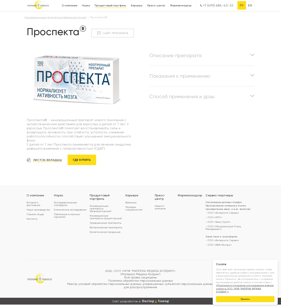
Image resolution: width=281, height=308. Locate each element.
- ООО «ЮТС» (214, 217)
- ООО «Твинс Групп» (218, 222)
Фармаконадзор (181, 5)
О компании (69, 5)
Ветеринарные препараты (106, 227)
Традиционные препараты (105, 223)
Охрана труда (35, 214)
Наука (86, 5)
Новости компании (160, 207)
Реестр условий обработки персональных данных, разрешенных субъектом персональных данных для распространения (140, 285)
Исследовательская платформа (65, 203)
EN (250, 5)
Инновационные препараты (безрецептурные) (100, 208)
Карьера (136, 5)
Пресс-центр (156, 5)
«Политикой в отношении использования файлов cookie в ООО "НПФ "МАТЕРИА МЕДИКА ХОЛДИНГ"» (245, 288)
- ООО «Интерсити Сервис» (222, 212)
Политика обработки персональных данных (140, 280)
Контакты (32, 218)
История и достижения (33, 203)
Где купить (82, 160)
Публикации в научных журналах (67, 215)
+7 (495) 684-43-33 (217, 5)
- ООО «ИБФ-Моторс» (219, 245)
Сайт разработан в (126, 301)
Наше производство (38, 209)
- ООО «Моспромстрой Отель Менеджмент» (223, 227)
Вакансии (131, 202)
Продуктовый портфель (110, 5)
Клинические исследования (70, 209)
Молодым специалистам (134, 208)
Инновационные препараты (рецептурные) (106, 217)
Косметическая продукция (105, 232)
